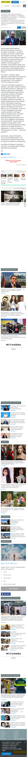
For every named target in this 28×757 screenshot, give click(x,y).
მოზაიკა (5, 442)
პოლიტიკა (5, 11)
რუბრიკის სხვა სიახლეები (11, 403)
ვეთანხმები (6, 753)
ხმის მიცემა (13, 589)
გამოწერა (15, 2)
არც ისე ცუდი (7, 578)
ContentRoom (19, 188)
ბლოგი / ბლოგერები (16, 6)
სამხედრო (5, 517)
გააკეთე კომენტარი (21, 164)
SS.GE (3, 171)
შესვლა (24, 2)
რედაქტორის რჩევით (9, 269)
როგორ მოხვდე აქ (21, 171)
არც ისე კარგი (7, 575)
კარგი (5, 571)
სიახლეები (7, 6)
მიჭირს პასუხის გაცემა (9, 584)
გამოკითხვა (6, 541)
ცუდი (4, 581)
